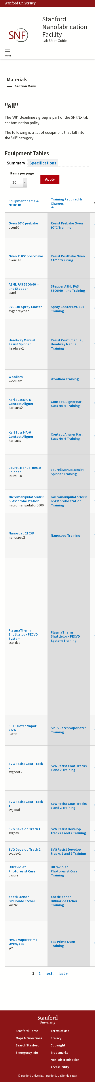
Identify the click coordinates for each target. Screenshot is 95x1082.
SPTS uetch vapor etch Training (69, 730)
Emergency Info (27, 1052)
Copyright (58, 1045)
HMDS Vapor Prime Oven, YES (23, 941)
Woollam (16, 376)
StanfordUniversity (48, 1020)
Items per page (22, 173)
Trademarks (59, 1052)
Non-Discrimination (65, 1060)
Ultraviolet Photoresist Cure (22, 869)
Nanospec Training (65, 535)
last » (63, 973)
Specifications (42, 163)
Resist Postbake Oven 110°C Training (68, 258)
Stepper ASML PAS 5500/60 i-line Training (68, 288)
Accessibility (60, 1067)
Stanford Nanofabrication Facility (64, 27)
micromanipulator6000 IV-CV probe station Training (69, 501)
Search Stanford (27, 1045)
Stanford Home (27, 1031)
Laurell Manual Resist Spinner (25, 469)
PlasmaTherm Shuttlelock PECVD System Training (65, 636)
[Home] (20, 35)
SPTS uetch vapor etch (22, 728)
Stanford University (20, 3)
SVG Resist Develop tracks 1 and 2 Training (68, 831)
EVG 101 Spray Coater (25, 306)
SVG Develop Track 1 (24, 829)
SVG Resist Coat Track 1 (26, 803)
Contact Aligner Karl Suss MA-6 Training (66, 403)
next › (49, 973)
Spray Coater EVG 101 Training (67, 308)
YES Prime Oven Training (63, 943)
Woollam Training (65, 379)
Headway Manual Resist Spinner (22, 342)
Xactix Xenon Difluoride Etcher (22, 898)
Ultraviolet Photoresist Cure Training (64, 871)
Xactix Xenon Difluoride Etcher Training (64, 901)
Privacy (56, 1038)
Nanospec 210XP (21, 533)
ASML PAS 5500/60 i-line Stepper (24, 286)
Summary (17, 163)
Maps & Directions (29, 1038)
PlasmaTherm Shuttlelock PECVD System (23, 634)
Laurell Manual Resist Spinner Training (67, 471)
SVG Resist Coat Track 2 (26, 765)
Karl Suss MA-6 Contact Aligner (21, 401)
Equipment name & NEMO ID (24, 203)
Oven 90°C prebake (23, 223)
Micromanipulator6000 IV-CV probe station (26, 499)
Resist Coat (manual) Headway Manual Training (67, 344)
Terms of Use (60, 1031)
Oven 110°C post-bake (26, 256)
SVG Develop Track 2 (24, 849)
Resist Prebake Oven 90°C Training (67, 225)
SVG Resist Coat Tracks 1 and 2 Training (69, 768)
